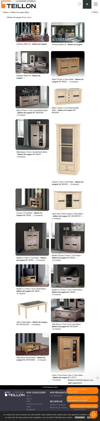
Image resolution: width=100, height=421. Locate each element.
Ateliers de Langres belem (20, 12)
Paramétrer (80, 417)
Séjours (6, 12)
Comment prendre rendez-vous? (84, 406)
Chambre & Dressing (34, 404)
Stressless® (30, 409)
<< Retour (94, 12)
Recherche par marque (58, 407)
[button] (94, 415)
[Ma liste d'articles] (79, 4)
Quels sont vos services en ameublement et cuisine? (79, 399)
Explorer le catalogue (57, 404)
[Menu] (95, 4)
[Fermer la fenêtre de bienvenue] (97, 377)
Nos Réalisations (56, 395)
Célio (28, 401)
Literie (28, 406)
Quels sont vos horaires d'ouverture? (77, 390)
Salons (28, 395)
